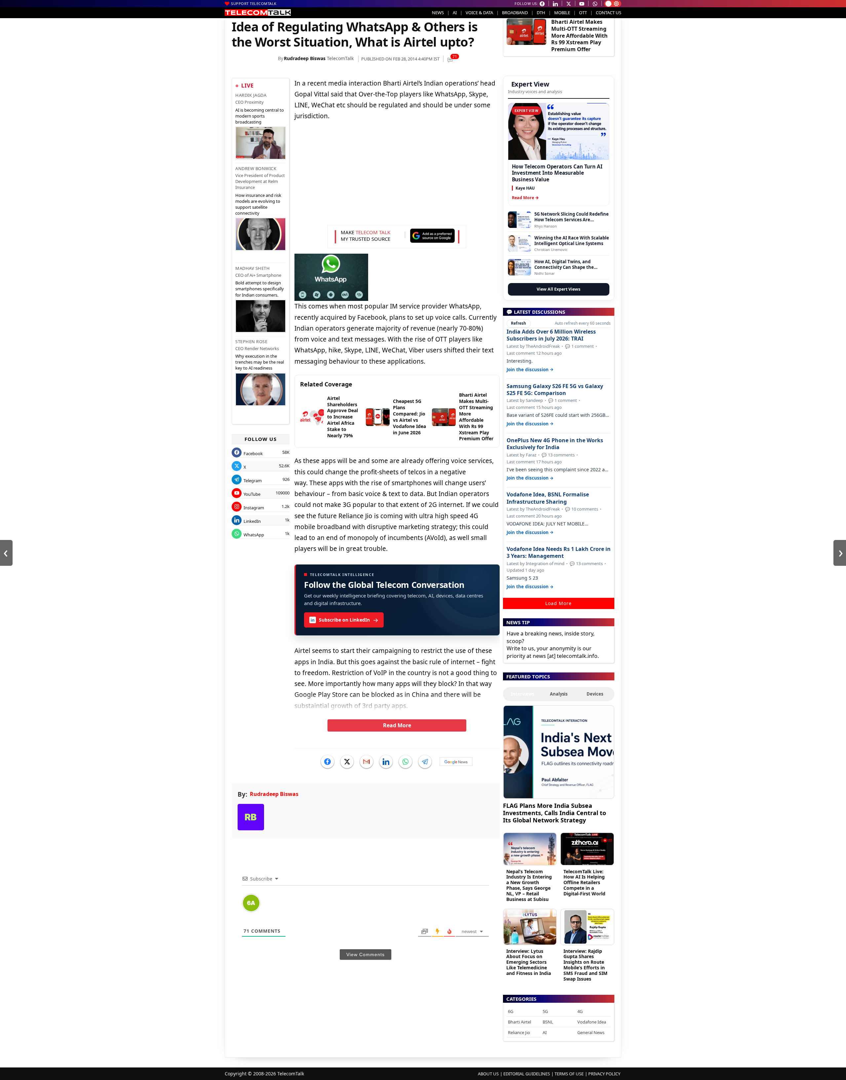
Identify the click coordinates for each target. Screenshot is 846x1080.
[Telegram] (425, 761)
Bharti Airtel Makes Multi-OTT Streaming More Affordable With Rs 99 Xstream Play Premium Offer (579, 35)
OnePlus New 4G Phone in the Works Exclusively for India (555, 444)
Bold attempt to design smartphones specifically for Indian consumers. (259, 289)
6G (510, 1011)
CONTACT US (608, 13)
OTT (583, 13)
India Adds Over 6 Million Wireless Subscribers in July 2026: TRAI (551, 335)
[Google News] (456, 761)
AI (455, 13)
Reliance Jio (519, 1032)
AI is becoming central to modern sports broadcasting (259, 116)
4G (580, 1011)
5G (545, 1011)
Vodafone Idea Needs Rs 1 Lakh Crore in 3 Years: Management (559, 552)
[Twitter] (347, 761)
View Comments (365, 954)
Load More (558, 603)
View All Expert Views (558, 289)
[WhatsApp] (405, 761)
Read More (397, 725)
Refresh (518, 323)
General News (590, 1032)
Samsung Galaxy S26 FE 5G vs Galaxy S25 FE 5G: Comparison (555, 390)
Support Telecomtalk (254, 3)
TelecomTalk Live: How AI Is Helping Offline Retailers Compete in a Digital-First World (584, 882)
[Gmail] (366, 761)
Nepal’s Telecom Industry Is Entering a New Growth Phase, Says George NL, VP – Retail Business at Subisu (529, 885)
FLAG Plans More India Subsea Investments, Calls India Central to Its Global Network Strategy (554, 813)
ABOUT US (488, 1074)
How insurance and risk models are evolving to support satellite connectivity (258, 204)
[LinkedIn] (386, 761)
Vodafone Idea (591, 1022)
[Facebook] (327, 761)
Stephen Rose (251, 341)
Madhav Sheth (252, 268)
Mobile (562, 13)
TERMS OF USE (569, 1074)
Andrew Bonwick (255, 168)
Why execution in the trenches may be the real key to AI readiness (259, 362)
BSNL (548, 1022)
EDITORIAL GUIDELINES (526, 1074)
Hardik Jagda (250, 95)
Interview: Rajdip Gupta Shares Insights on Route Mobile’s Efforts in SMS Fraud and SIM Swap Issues (585, 965)
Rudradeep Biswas (305, 58)
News (438, 13)
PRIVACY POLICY (604, 1074)
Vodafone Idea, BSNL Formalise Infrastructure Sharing (548, 498)
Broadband (515, 13)
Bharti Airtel (519, 1022)
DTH (541, 13)
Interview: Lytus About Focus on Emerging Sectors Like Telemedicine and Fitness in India (528, 962)
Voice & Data (479, 13)
